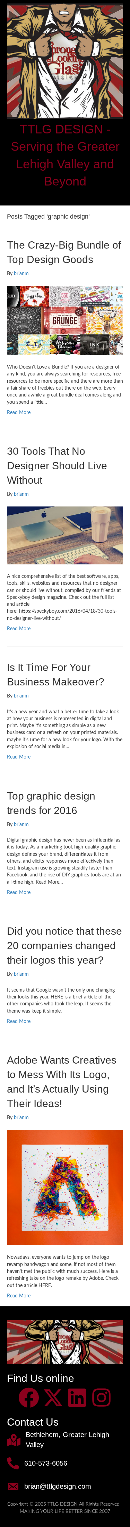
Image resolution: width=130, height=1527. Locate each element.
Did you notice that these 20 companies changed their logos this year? (64, 945)
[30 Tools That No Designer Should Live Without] (65, 535)
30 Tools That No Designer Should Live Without (57, 465)
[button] (28, 1397)
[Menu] (65, 196)
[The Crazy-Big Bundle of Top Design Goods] (65, 320)
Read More (19, 412)
